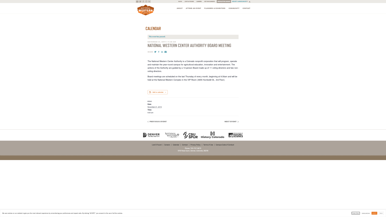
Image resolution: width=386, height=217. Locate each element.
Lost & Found (189, 1)
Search (249, 2)
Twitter (140, 1)
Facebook (143, 1)
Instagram (146, 1)
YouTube (137, 1)
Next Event (231, 121)
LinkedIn (149, 1)
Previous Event (158, 121)
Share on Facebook (158, 51)
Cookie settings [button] (366, 213)
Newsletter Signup (224, 1)
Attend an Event (193, 8)
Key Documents (209, 1)
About (180, 8)
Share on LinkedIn (162, 51)
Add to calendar (157, 92)
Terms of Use (208, 145)
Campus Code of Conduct (225, 145)
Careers (199, 1)
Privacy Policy (195, 145)
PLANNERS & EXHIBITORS (214, 8)
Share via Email (165, 51)
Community (234, 8)
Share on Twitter (155, 51)
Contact (246, 8)
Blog (180, 1)
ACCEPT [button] (374, 213)
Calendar (176, 145)
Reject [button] (381, 213)
